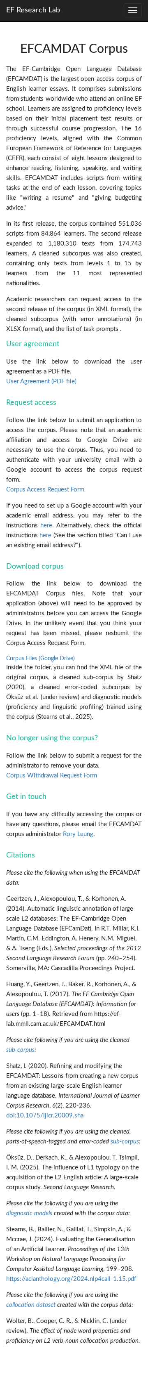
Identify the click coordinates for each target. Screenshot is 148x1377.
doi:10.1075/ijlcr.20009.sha (44, 1115)
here (46, 525)
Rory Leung (78, 834)
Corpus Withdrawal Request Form (51, 775)
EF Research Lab (33, 10)
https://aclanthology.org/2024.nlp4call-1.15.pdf (71, 1279)
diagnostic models (29, 1213)
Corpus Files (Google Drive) (40, 658)
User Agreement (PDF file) (41, 381)
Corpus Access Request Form (45, 490)
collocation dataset (31, 1305)
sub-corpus (20, 1050)
